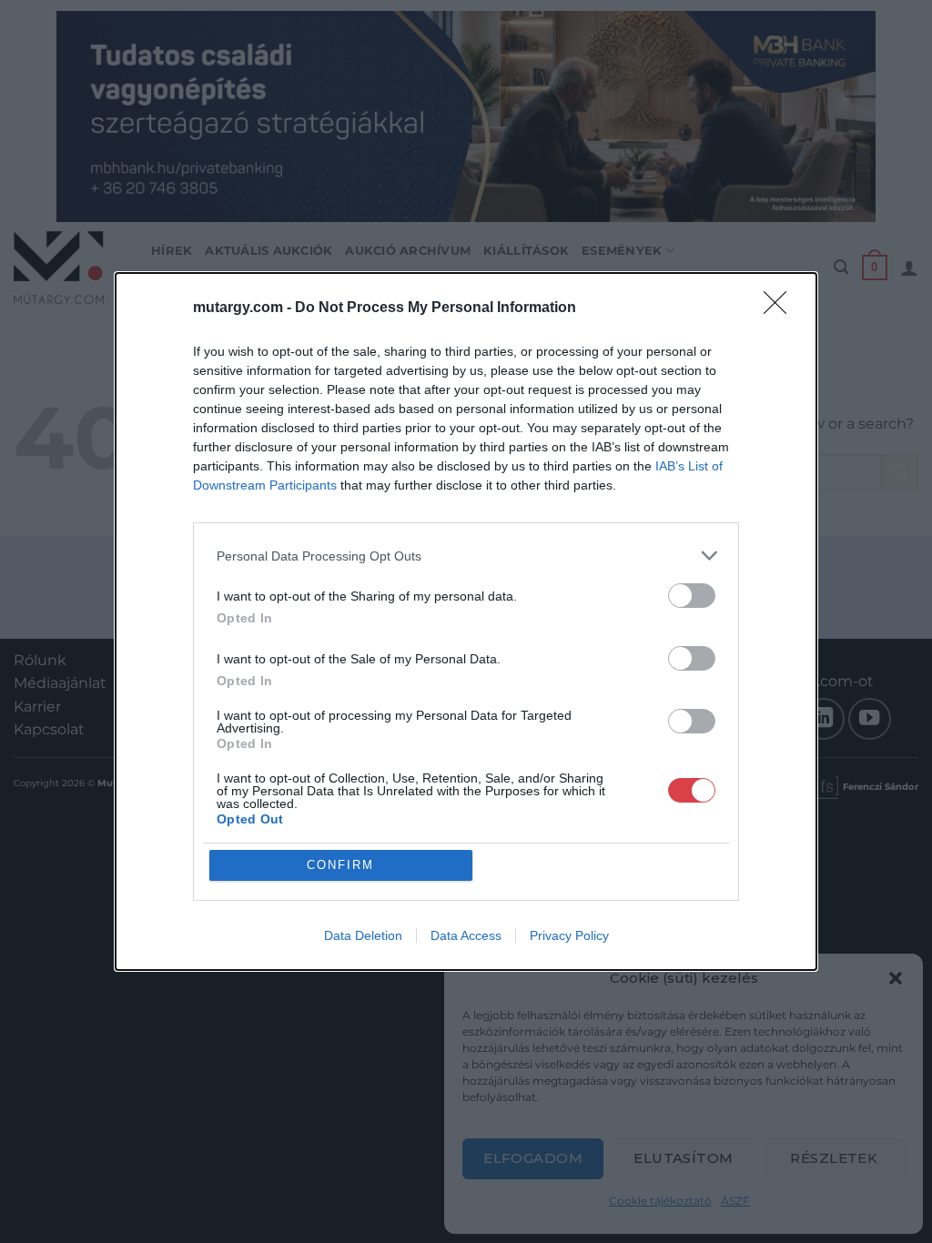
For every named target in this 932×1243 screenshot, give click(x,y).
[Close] (781, 308)
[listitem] (466, 555)
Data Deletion (363, 935)
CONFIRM (340, 865)
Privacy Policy (569, 935)
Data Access (466, 935)
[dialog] (466, 621)
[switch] (691, 595)
